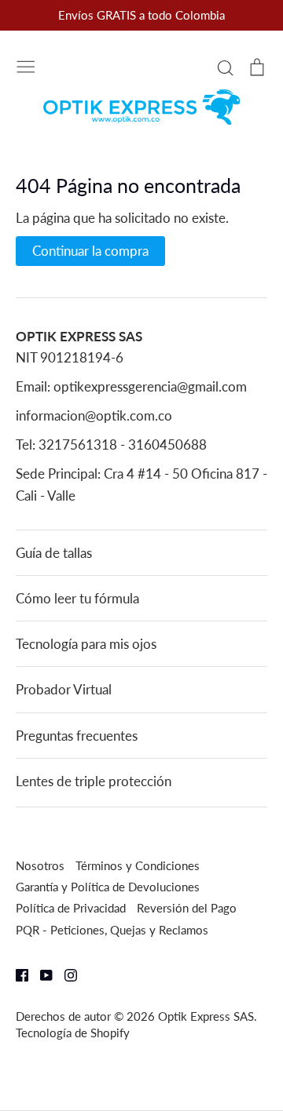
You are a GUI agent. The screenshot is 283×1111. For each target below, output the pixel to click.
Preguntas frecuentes (77, 735)
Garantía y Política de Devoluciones (108, 887)
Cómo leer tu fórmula (77, 598)
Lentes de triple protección (93, 781)
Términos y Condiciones (137, 865)
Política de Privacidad (71, 908)
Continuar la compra (90, 250)
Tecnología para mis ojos (86, 644)
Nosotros (40, 865)
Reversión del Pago (187, 908)
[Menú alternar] (26, 65)
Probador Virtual (64, 689)
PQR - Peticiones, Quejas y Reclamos (112, 930)
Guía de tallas (54, 553)
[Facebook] (16, 974)
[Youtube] (40, 974)
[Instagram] (65, 974)
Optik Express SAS (206, 1016)
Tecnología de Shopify (73, 1032)
